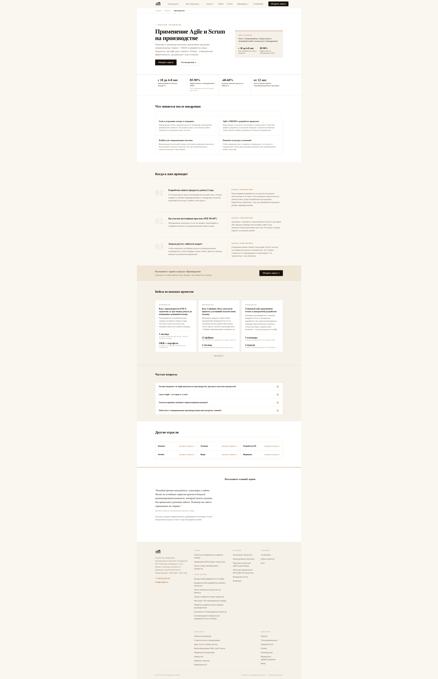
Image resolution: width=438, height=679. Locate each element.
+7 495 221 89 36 (162, 578)
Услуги (209, 4)
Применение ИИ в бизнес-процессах (209, 562)
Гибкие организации (202, 636)
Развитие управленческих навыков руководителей (208, 606)
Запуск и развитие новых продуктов (209, 597)
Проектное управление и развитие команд (208, 556)
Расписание (173, 4)
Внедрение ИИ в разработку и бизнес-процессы (210, 584)
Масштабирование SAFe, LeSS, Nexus (209, 648)
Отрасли (167, 11)
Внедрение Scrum (240, 577)
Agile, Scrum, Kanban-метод (205, 644)
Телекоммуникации (269, 640)
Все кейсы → (219, 356)
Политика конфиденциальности (254, 675)
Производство (267, 652)
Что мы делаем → (188, 62)
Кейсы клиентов (267, 559)
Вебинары (237, 581)
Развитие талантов (202, 661)
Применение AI (200, 665)
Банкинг (264, 636)
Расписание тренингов (242, 555)
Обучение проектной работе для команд (242, 564)
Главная (158, 11)
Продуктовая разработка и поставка (209, 579)
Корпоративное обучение (243, 559)
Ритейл (264, 648)
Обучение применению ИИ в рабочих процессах (243, 571)
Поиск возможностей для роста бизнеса (207, 591)
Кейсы (221, 4)
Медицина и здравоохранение (268, 658)
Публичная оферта (275, 675)
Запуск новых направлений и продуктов (206, 567)
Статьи (230, 4)
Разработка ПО (267, 644)
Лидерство (198, 657)
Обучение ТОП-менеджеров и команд (210, 601)
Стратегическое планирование (207, 640)
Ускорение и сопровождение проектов (210, 612)
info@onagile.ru (161, 582)
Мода (263, 663)
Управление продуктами (204, 652)
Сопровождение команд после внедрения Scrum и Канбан (207, 617)
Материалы (242, 4)
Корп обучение (192, 4)
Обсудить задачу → (271, 273)
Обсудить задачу (278, 4)
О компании (258, 4)
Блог (263, 563)
